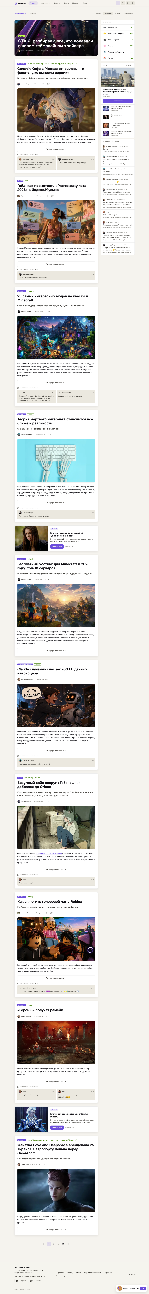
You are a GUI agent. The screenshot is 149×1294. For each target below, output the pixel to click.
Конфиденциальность (64, 1278)
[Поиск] (123, 3)
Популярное (20, 14)
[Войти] (132, 3)
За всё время (128, 14)
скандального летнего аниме (49, 853)
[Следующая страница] (69, 1244)
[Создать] (118, 3)
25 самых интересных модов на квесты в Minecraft (52, 298)
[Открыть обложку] (56, 110)
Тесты (66, 3)
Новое (33, 14)
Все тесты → (129, 65)
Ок (143, 1288)
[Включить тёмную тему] (128, 3)
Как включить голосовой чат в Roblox (49, 901)
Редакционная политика (93, 1275)
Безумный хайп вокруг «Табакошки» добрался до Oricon (49, 785)
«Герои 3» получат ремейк (40, 1010)
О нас (85, 3)
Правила (108, 1275)
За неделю (107, 14)
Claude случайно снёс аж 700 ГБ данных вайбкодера (52, 671)
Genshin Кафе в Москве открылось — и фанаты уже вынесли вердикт (50, 71)
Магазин (75, 3)
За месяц (118, 14)
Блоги (78, 1275)
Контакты (79, 1278)
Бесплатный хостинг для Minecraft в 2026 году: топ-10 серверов (53, 566)
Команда (70, 1275)
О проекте (60, 1275)
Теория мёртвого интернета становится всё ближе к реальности (55, 421)
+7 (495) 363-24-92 (37, 1279)
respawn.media (22, 1269)
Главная (33, 3)
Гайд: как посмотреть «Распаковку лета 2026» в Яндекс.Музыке (51, 188)
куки (137, 1288)
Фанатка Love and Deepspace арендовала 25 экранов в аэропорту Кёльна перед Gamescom (55, 1149)
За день (98, 14)
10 (63, 1244)
